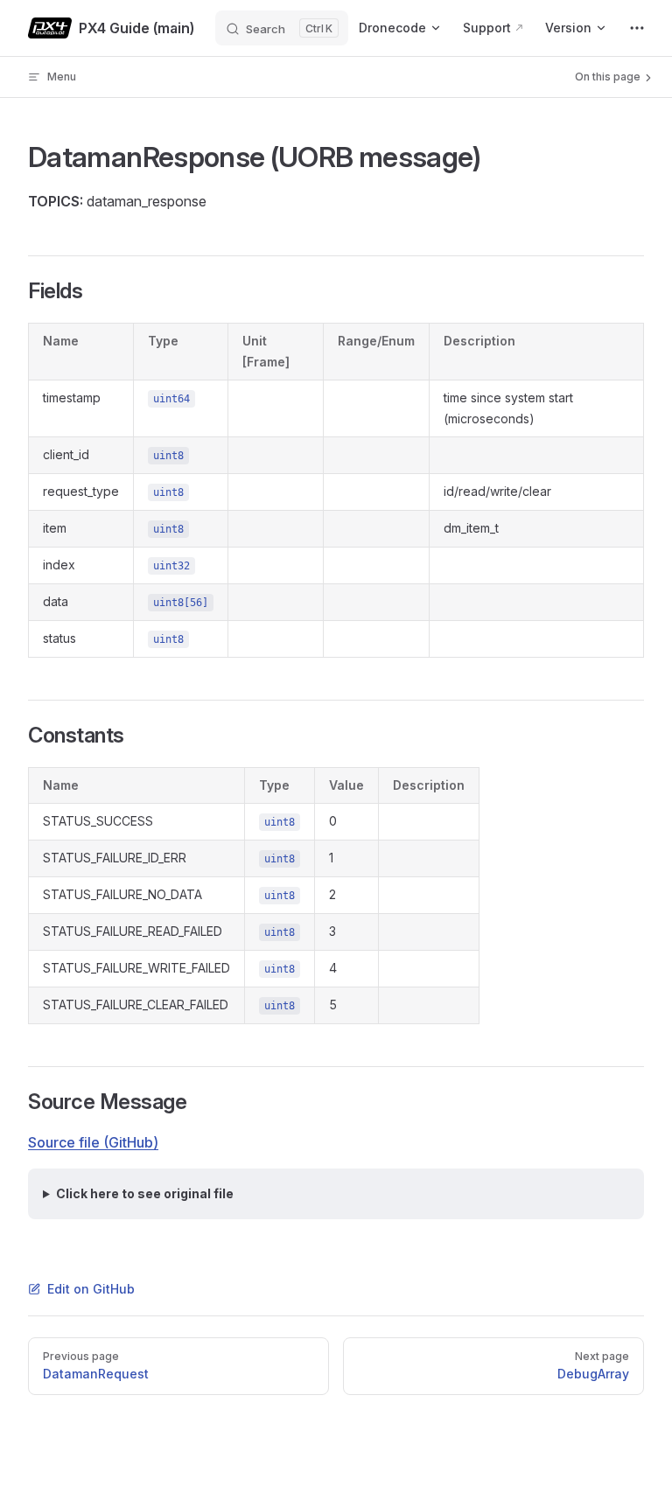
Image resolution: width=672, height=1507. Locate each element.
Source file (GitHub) (93, 1142)
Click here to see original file (145, 1193)
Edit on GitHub (91, 1288)
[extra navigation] (637, 28)
